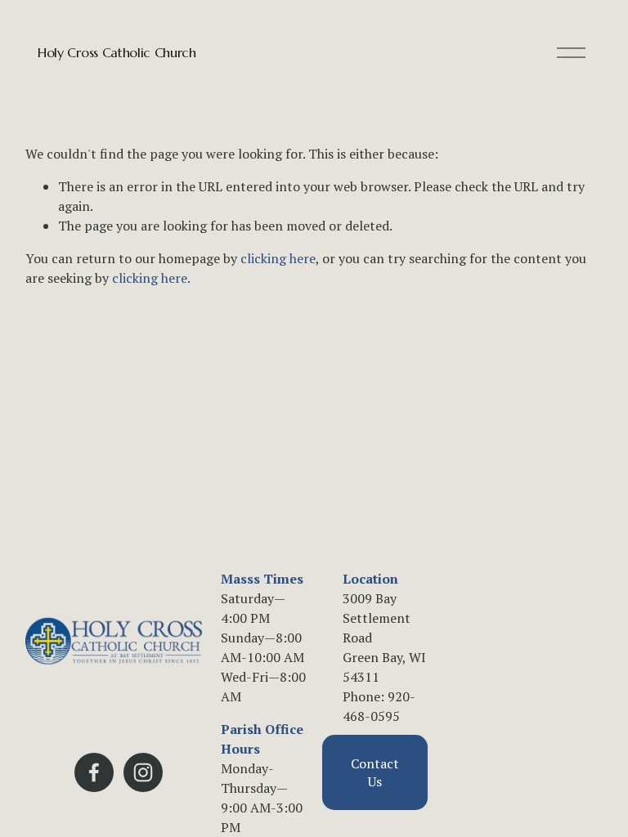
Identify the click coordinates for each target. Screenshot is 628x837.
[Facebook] (94, 772)
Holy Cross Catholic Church (117, 52)
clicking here (278, 258)
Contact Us (375, 772)
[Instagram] (143, 772)
